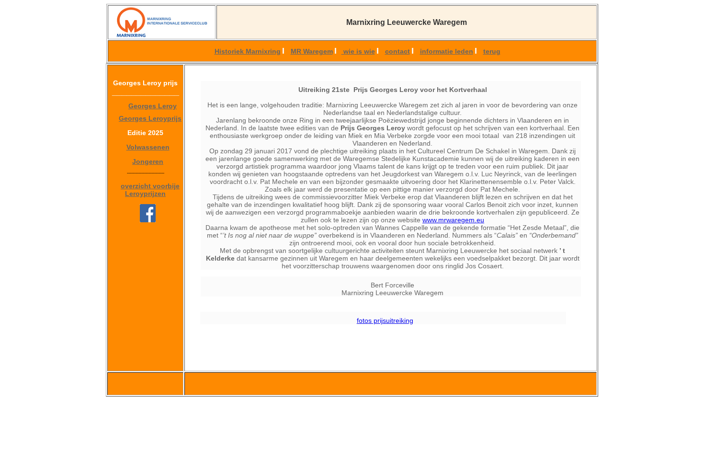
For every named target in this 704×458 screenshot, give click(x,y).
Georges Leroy (152, 106)
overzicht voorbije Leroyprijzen (150, 189)
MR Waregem (312, 51)
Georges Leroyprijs (150, 118)
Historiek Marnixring (248, 51)
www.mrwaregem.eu (453, 220)
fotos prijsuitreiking (385, 320)
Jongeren (147, 161)
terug (491, 51)
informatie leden (446, 51)
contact (397, 51)
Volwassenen (148, 147)
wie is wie (358, 51)
